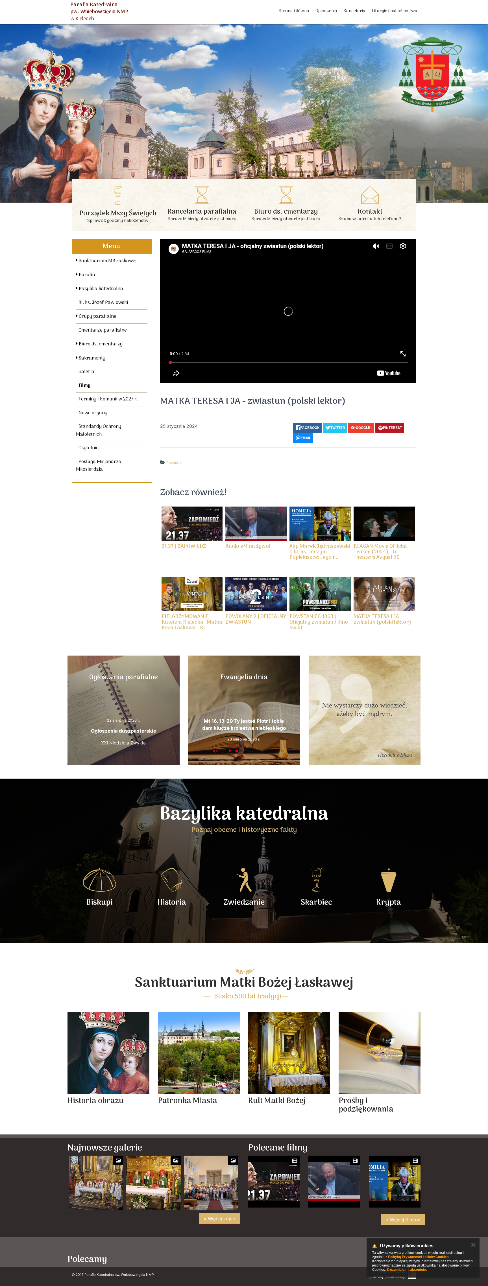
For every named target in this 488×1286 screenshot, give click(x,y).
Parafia (86, 275)
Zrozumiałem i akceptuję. (407, 1270)
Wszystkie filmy (297, 473)
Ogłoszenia (326, 11)
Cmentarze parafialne (103, 330)
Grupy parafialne (97, 317)
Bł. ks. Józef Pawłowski (103, 303)
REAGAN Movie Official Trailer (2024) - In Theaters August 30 (380, 552)
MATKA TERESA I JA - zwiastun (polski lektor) (382, 619)
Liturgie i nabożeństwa (394, 11)
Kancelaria (354, 11)
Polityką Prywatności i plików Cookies (418, 1257)
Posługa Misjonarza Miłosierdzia (98, 466)
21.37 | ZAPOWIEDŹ (184, 546)
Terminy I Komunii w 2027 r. (108, 399)
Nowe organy (93, 413)
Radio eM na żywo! (248, 546)
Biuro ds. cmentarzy (100, 344)
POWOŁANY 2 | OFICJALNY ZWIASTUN (255, 619)
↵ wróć (270, 473)
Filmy (84, 386)
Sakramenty (91, 358)
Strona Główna (294, 11)
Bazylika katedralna (100, 289)
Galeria (86, 372)
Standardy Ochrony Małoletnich (98, 431)
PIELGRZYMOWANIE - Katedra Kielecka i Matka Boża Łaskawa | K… (192, 622)
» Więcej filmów (403, 1220)
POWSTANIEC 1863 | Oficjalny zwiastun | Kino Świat (318, 622)
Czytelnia (89, 448)
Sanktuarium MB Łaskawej (107, 261)
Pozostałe (175, 462)
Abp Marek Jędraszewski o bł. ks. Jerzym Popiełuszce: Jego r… (319, 552)
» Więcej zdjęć (219, 1218)
